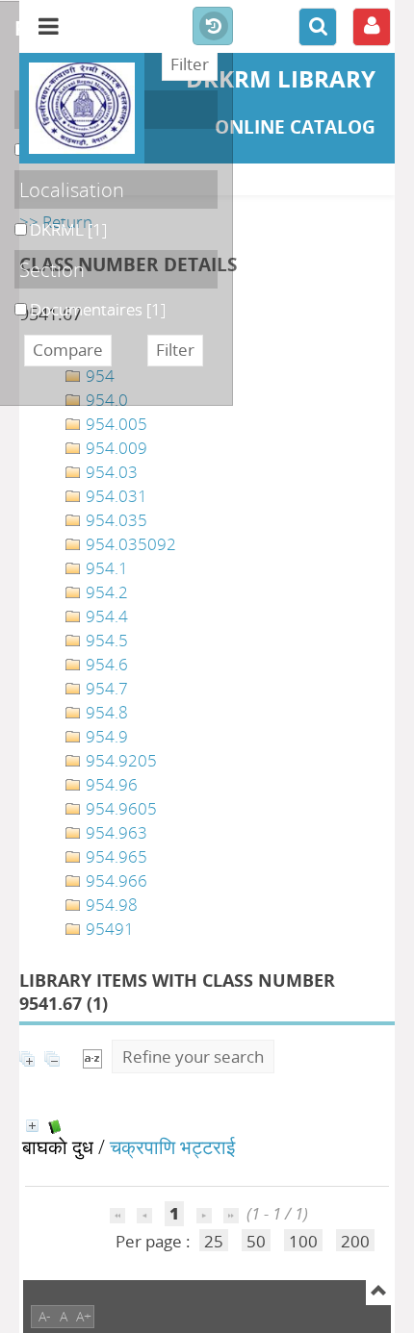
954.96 (110, 784)
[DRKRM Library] (82, 108)
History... (213, 27)
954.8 (105, 712)
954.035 (114, 520)
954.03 (110, 472)
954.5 (105, 640)
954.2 (105, 592)
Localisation (71, 189)
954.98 (110, 904)
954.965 (114, 856)
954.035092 (129, 544)
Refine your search (193, 1056)
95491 (108, 929)
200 (355, 1241)
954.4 (105, 616)
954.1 (105, 568)
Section (52, 269)
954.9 (105, 736)
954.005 (114, 424)
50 (256, 1241)
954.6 (105, 664)
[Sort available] (92, 1056)
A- (45, 1316)
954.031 (114, 496)
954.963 (114, 832)
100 (303, 1241)
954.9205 (119, 760)
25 (213, 1241)
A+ (83, 1316)
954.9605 (119, 808)
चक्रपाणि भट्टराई (172, 1146)
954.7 (105, 688)
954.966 (114, 880)
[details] (32, 1125)
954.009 (114, 448)
